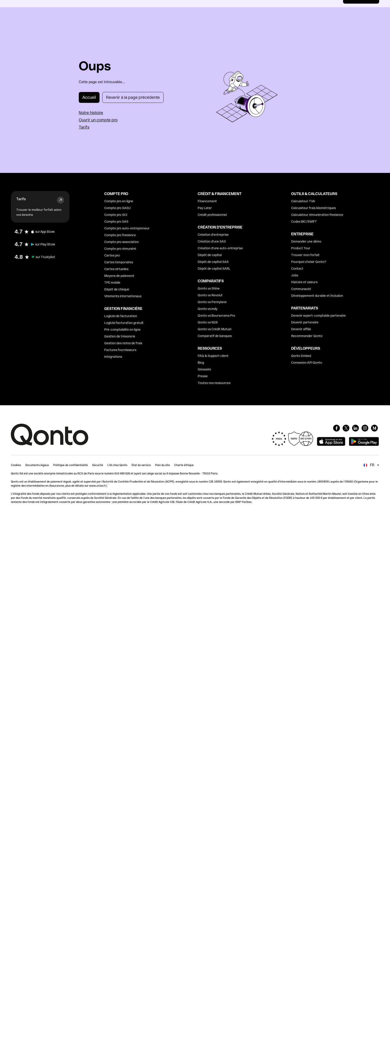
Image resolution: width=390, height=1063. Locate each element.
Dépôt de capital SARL (214, 268)
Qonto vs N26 (208, 322)
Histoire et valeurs (304, 282)
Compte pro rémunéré (120, 248)
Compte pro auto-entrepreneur (127, 228)
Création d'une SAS (212, 241)
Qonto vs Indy (207, 309)
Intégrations (113, 356)
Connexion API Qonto (306, 362)
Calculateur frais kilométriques (313, 208)
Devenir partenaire (304, 322)
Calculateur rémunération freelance (317, 215)
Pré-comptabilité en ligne (122, 329)
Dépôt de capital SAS (213, 262)
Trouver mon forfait (305, 255)
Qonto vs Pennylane (212, 302)
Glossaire (204, 369)
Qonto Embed (301, 356)
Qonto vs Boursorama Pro (216, 315)
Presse (203, 376)
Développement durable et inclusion (317, 295)
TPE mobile (112, 282)
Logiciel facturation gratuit (124, 323)
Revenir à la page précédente (133, 97)
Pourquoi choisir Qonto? (308, 262)
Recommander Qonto (307, 336)
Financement (207, 201)
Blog (201, 362)
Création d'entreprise (213, 234)
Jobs (294, 275)
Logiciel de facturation (120, 316)
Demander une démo (306, 241)
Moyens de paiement (119, 276)
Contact (297, 268)
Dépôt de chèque (116, 289)
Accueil (89, 97)
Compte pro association (121, 242)
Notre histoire (91, 112)
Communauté (301, 289)
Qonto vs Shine (209, 288)
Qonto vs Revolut (210, 295)
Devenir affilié (301, 329)
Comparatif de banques (215, 336)
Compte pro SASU (117, 208)
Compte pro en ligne (118, 201)
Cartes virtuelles (116, 269)
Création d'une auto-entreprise (220, 248)
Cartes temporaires (118, 262)
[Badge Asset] (336, 428)
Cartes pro (112, 255)
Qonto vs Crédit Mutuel (214, 329)
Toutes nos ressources (214, 383)
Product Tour (300, 248)
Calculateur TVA (303, 201)
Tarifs (84, 127)
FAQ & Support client (213, 356)
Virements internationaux (123, 296)
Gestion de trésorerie (119, 336)
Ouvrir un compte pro (98, 120)
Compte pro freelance (120, 235)
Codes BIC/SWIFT (304, 221)
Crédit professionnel (212, 215)
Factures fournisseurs (120, 350)
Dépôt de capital (210, 255)
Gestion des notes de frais (123, 343)
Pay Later (205, 208)
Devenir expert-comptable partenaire (318, 315)
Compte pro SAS (116, 221)
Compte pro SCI (115, 215)
